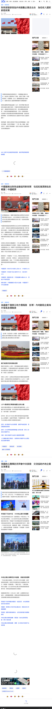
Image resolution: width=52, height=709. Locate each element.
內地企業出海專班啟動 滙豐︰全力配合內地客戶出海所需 (15, 624)
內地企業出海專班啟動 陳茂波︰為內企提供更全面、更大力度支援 (14, 619)
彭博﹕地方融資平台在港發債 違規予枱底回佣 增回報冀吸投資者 (15, 425)
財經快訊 (7, 4)
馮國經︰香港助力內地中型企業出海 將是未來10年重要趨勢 (15, 608)
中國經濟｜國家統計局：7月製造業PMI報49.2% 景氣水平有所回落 (15, 278)
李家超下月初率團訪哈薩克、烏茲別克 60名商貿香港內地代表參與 (15, 602)
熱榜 (29, 1)
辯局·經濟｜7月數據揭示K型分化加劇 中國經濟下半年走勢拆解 (15, 283)
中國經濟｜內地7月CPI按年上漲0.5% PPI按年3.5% (15, 268)
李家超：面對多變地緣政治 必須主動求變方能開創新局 (15, 613)
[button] (44, 14)
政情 (6, 461)
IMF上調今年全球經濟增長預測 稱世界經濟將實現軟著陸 (15, 153)
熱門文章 (35, 38)
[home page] (3, 1)
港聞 (7, 1)
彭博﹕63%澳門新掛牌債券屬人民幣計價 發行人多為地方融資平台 (15, 431)
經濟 (2, 4)
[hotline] (15, 681)
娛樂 (10, 1)
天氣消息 (21, 1)
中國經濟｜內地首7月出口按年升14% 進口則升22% (14, 273)
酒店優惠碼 (15, 1)
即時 (26, 1)
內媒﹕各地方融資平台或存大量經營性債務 (12, 435)
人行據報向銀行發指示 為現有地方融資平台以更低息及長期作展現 (15, 439)
